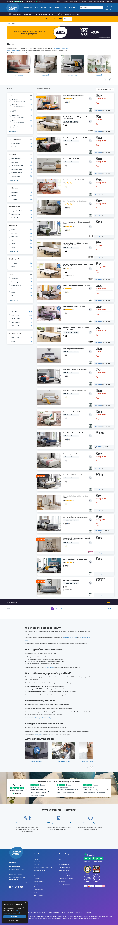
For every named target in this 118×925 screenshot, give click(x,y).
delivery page (38, 734)
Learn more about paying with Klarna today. (38, 717)
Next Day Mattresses (64, 884)
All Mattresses (63, 862)
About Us (59, 1)
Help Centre (73, 1)
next (109, 609)
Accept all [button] (14, 916)
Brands (57, 7)
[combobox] (105, 89)
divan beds (73, 637)
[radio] (10, 100)
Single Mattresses (64, 870)
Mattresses (28, 7)
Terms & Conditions (67, 912)
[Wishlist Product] (90, 98)
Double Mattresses (64, 864)
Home (8, 23)
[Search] (81, 7)
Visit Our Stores (38, 895)
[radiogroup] (20, 119)
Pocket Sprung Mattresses (66, 873)
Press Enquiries (38, 889)
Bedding (43, 7)
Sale (50, 7)
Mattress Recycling (39, 870)
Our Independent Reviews (41, 873)
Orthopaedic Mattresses (66, 878)
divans (63, 48)
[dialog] (15, 912)
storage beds (15, 50)
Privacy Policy (79, 912)
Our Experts (82, 1)
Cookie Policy (17, 910)
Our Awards (37, 876)
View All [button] (109, 602)
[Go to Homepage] (13, 7)
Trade (64, 7)
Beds (36, 7)
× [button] (25, 903)
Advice (90, 1)
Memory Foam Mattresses (66, 876)
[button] (14, 913)
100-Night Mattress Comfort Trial (43, 867)
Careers (36, 887)
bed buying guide (49, 667)
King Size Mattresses (64, 867)
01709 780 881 (14, 862)
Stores (73, 7)
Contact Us (109, 1)
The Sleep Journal (99, 1)
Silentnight (62, 881)
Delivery (66, 1)
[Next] (109, 79)
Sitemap (88, 912)
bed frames (57, 48)
